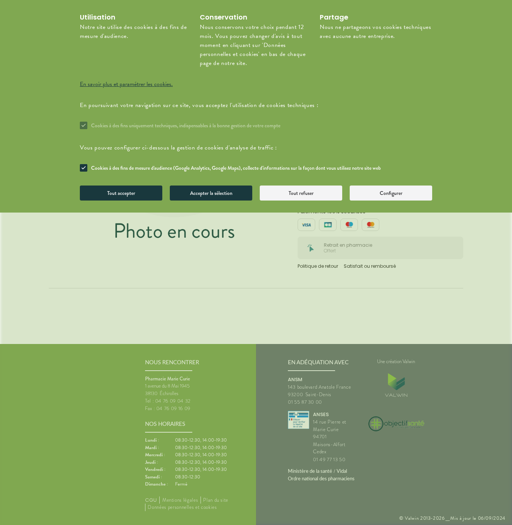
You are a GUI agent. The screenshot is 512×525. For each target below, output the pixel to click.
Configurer (391, 193)
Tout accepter (121, 193)
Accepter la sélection (211, 193)
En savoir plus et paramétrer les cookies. (126, 84)
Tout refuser (301, 193)
